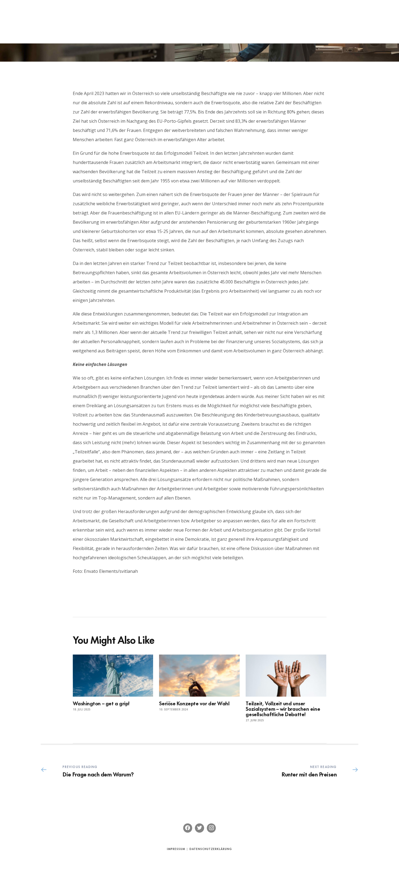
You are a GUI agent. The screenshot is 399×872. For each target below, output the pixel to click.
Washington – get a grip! (101, 703)
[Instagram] (211, 828)
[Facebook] (188, 828)
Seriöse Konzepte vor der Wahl (194, 703)
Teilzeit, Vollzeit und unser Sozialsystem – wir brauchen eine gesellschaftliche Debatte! (283, 708)
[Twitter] (199, 828)
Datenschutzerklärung (210, 848)
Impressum (176, 848)
